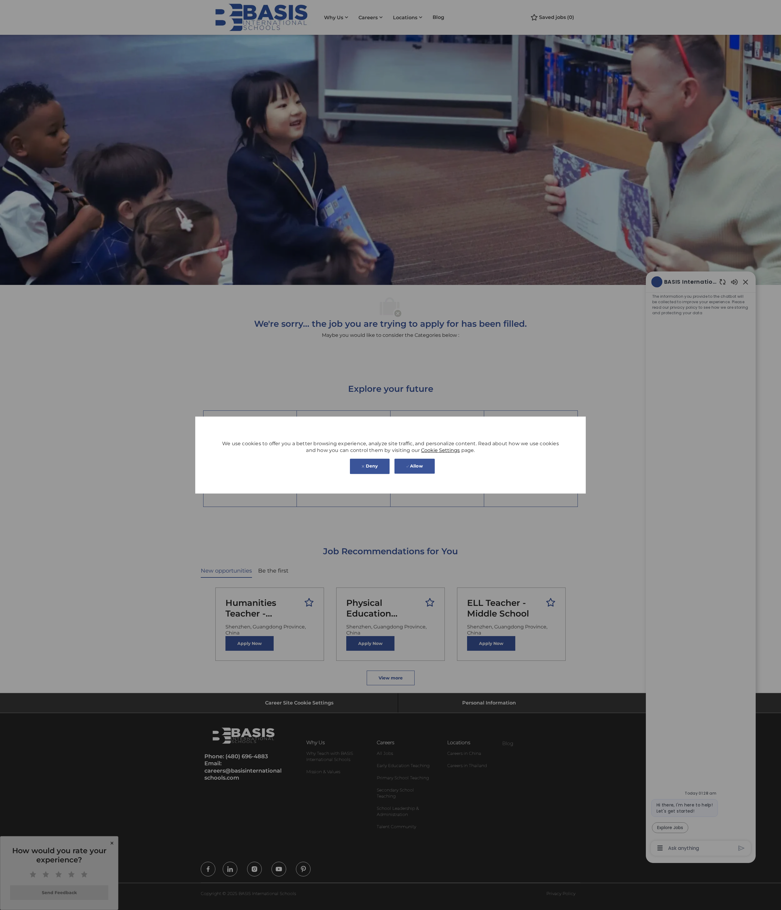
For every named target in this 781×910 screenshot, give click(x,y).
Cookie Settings (440, 450)
